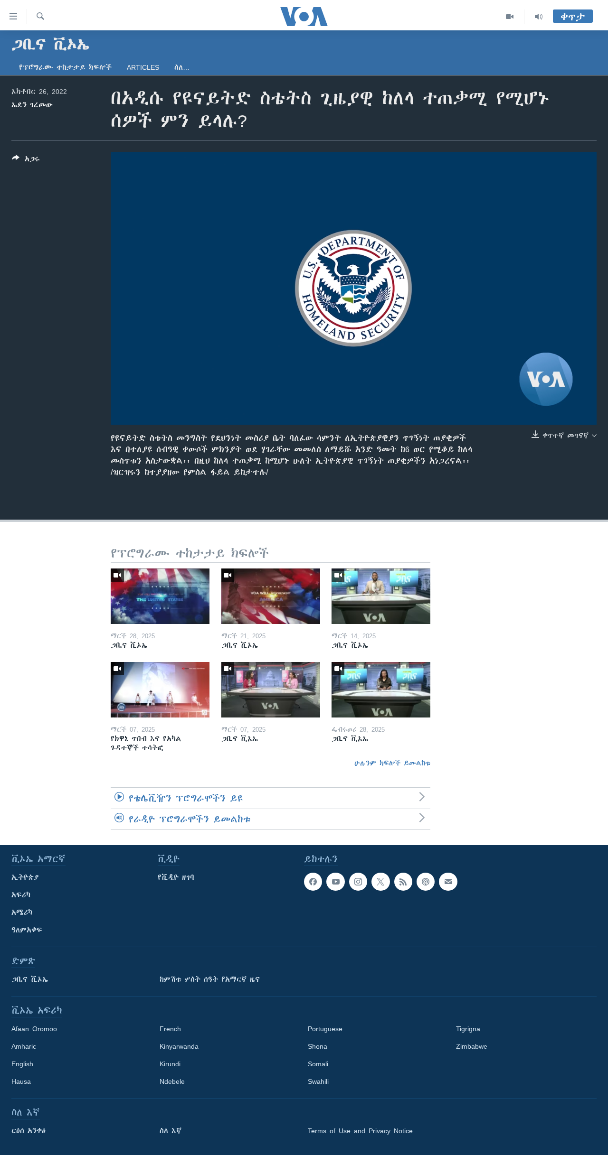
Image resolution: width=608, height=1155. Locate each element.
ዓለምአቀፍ (26, 930)
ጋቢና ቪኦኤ (29, 979)
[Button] (26, 160)
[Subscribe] (448, 882)
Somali (318, 1064)
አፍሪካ (20, 895)
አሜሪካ (21, 912)
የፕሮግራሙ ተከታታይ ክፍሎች (65, 67)
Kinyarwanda (179, 1046)
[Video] (509, 16)
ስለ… (182, 67)
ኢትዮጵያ (25, 877)
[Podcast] (426, 882)
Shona (317, 1046)
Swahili (318, 1081)
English (22, 1064)
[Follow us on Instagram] (358, 882)
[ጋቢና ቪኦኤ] (160, 596)
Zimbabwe (471, 1046)
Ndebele (172, 1081)
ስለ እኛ (170, 1131)
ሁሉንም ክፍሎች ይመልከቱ (392, 763)
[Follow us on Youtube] (335, 882)
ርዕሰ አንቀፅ (28, 1131)
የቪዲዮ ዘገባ (176, 877)
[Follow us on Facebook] (313, 882)
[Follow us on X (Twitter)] (380, 882)
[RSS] (403, 882)
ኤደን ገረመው (32, 105)
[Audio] (538, 16)
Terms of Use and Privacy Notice (360, 1131)
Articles (143, 67)
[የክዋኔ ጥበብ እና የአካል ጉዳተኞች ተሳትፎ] (160, 689)
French (170, 1029)
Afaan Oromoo (34, 1029)
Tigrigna (468, 1029)
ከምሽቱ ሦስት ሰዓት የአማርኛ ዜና (210, 979)
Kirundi (170, 1064)
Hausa (21, 1081)
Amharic (23, 1046)
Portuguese (325, 1029)
